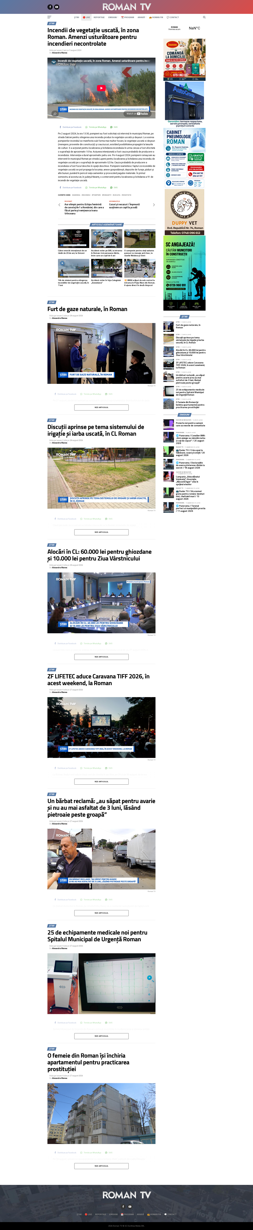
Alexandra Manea (59, 53)
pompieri (97, 195)
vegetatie (127, 195)
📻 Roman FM (156, 17)
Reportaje (99, 17)
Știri (76, 17)
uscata (117, 195)
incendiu (86, 195)
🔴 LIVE (86, 17)
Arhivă (141, 17)
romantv (107, 195)
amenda (76, 195)
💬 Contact (173, 17)
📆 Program (127, 17)
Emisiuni (112, 17)
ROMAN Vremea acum (184, 28)
